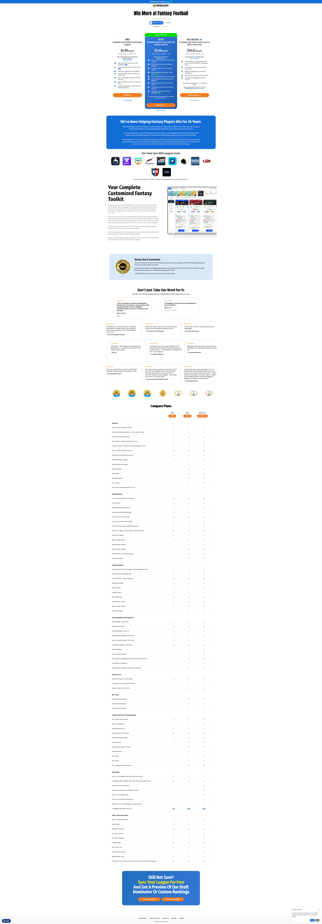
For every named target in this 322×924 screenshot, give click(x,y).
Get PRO (172, 416)
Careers (181, 918)
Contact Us (165, 918)
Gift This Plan (127, 100)
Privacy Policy (142, 918)
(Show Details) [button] (194, 58)
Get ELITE (187, 416)
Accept (312, 920)
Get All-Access (202, 416)
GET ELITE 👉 (161, 105)
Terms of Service (154, 918)
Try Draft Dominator (149, 899)
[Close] (319, 910)
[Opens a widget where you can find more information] (6, 921)
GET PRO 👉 (127, 95)
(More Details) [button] (127, 60)
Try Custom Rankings (173, 899)
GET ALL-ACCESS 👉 (194, 95)
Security (174, 918)
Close (317, 920)
